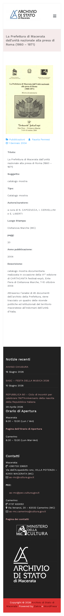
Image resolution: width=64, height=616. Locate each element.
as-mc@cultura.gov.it (21, 477)
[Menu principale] (54, 16)
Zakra (37, 606)
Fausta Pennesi (41, 139)
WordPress (50, 606)
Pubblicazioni (17, 139)
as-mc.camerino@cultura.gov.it (27, 511)
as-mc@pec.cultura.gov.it (22, 492)
